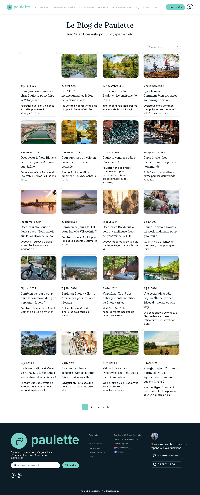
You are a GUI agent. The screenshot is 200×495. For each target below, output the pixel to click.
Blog (137, 7)
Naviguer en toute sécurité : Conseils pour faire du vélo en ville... (78, 376)
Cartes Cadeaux (151, 7)
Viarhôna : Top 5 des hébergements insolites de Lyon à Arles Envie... (119, 302)
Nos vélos (103, 7)
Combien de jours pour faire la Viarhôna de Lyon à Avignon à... (38, 302)
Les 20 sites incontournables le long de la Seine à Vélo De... (79, 97)
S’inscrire (70, 465)
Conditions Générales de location (128, 435)
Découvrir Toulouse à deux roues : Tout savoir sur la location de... (37, 235)
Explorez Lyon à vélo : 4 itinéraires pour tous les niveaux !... (78, 302)
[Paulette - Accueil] (18, 7)
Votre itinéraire (86, 7)
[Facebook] (13, 475)
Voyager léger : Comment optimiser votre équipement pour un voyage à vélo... (161, 378)
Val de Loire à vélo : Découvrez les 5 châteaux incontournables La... (120, 376)
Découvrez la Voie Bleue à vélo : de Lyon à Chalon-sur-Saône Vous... (38, 166)
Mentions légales (121, 444)
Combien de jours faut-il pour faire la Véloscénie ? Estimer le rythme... (79, 233)
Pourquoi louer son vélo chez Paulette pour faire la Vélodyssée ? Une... (37, 99)
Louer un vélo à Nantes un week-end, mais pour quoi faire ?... (160, 235)
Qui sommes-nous (121, 7)
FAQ (90, 439)
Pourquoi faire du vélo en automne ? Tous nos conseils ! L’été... (79, 166)
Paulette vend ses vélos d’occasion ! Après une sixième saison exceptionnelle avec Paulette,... (119, 167)
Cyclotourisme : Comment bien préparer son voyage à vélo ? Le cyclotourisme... (160, 99)
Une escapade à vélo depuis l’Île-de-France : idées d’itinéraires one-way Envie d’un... (160, 306)
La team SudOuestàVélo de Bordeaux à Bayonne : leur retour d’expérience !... (38, 376)
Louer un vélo (175, 7)
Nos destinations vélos (63, 7)
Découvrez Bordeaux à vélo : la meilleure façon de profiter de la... (121, 235)
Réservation (94, 435)
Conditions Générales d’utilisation (128, 439)
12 (108, 406)
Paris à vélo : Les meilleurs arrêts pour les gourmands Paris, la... (161, 166)
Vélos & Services (96, 444)
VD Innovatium (110, 491)
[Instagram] (19, 475)
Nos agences (41, 7)
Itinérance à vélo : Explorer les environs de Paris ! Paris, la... (120, 97)
